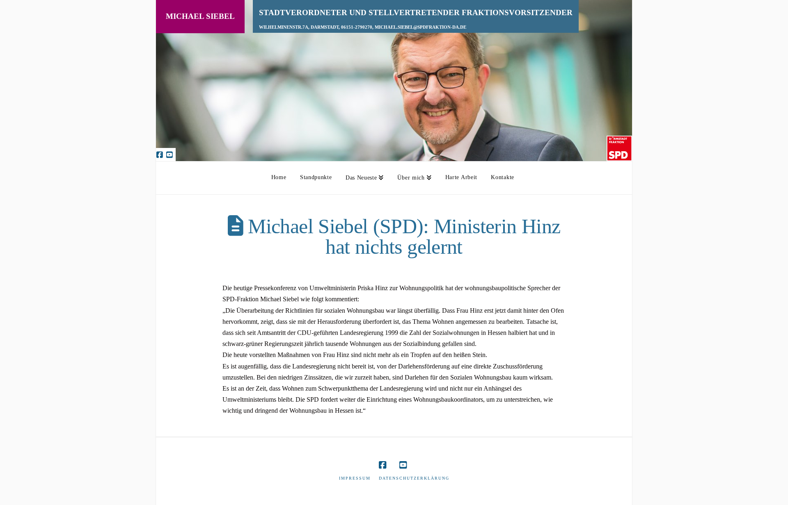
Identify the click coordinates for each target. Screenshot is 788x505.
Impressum (355, 478)
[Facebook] (161, 154)
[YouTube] (171, 154)
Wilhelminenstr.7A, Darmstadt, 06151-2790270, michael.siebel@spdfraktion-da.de (362, 27)
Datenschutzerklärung (414, 478)
